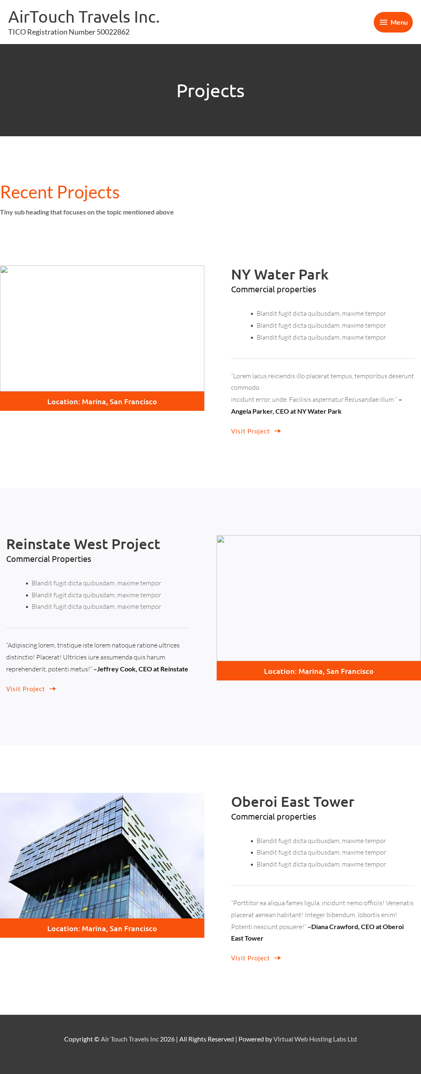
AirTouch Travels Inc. (84, 16)
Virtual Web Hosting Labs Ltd (315, 1039)
